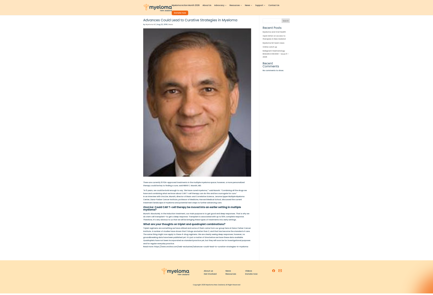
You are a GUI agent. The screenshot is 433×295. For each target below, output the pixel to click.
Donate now (180, 12)
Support (259, 6)
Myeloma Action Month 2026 (186, 6)
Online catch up (270, 47)
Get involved (210, 273)
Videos (248, 270)
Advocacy (219, 6)
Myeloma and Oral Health (274, 32)
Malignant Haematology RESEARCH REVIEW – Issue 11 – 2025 (276, 54)
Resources (235, 6)
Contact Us (273, 6)
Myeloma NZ (151, 24)
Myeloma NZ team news (273, 43)
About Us (207, 6)
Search (286, 21)
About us (208, 270)
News (247, 6)
